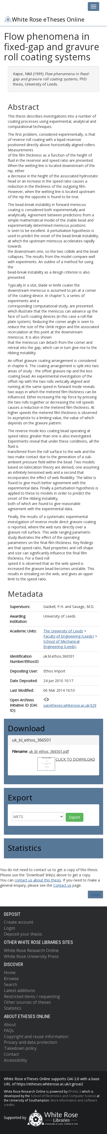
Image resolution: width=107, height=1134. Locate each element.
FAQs (9, 1030)
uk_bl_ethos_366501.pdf (49, 751)
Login (9, 928)
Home (10, 972)
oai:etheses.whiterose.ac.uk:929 (69, 705)
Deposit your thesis (23, 934)
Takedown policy (20, 1048)
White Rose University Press (31, 956)
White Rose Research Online (31, 950)
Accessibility (15, 1060)
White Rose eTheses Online (48, 19)
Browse (11, 978)
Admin (95, 894)
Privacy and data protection (30, 1042)
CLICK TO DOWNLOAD (75, 759)
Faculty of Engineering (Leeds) (68, 636)
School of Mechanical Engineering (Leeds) (61, 644)
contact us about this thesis (38, 880)
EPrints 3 (74, 1091)
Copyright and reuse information (36, 1036)
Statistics (12, 1008)
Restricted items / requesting (32, 996)
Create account (18, 922)
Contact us (62, 885)
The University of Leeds (63, 630)
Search (10, 984)
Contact (11, 1054)
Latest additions (19, 990)
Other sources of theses (27, 1002)
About (10, 1024)
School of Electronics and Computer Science (63, 1096)
